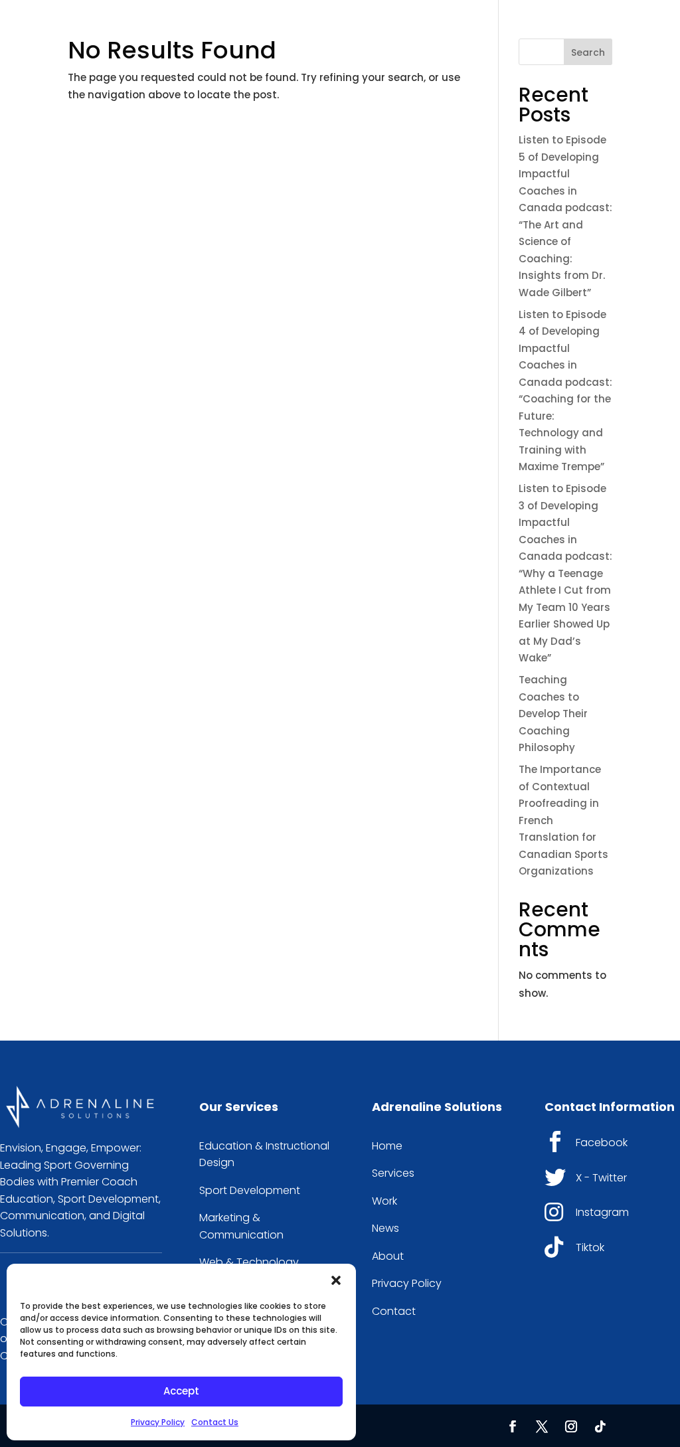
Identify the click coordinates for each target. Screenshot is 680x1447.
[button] (336, 1280)
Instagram (602, 1212)
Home (387, 1145)
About (388, 1256)
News (385, 1228)
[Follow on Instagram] (571, 1426)
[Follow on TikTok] (600, 1426)
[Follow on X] (542, 1426)
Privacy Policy (158, 1422)
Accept (181, 1391)
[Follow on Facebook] (513, 1426)
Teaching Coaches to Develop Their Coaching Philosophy (553, 713)
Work (384, 1201)
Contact (394, 1311)
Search (588, 52)
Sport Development (249, 1190)
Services (393, 1173)
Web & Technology (249, 1262)
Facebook (602, 1142)
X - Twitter (601, 1177)
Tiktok (590, 1247)
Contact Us (214, 1422)
